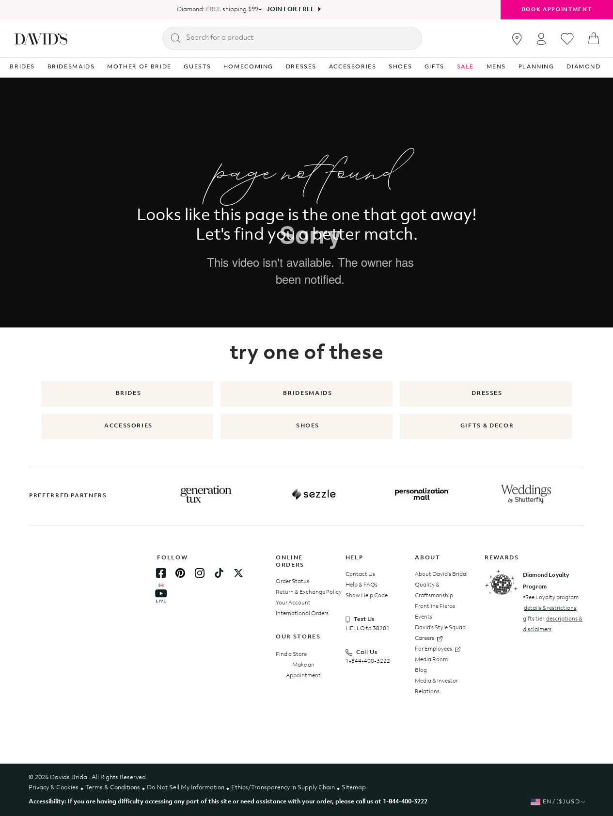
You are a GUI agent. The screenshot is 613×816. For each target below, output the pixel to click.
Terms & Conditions (112, 787)
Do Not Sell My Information (185, 787)
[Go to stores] (517, 38)
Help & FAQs (361, 585)
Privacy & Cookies (54, 787)
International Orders (302, 614)
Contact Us (360, 574)
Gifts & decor (487, 426)
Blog (421, 670)
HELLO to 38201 (368, 629)
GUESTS (197, 67)
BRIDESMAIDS (71, 67)
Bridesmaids (307, 393)
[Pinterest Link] (180, 573)
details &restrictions (550, 608)
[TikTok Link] (219, 573)
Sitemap (354, 787)
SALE (465, 67)
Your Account (293, 603)
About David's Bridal (441, 574)
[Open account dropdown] (541, 38)
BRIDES (22, 67)
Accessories (128, 426)
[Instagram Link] (199, 573)
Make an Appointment (303, 670)
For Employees (433, 649)
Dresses (487, 393)
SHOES (400, 67)
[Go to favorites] (567, 38)
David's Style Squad (440, 628)
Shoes (307, 426)
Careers (424, 638)
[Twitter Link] (238, 573)
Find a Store (291, 654)
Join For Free (290, 9)
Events (423, 617)
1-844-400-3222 (368, 661)
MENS (496, 67)
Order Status (292, 582)
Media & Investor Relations (436, 686)
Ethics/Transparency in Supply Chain (283, 787)
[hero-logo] (41, 38)
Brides (128, 393)
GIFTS (434, 67)
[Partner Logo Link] (206, 494)
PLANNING (536, 67)
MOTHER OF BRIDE (139, 67)
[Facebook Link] (161, 573)
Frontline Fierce (435, 606)
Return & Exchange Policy (309, 592)
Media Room (431, 660)
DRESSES (301, 67)
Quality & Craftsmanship (434, 590)
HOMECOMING (248, 67)
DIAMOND (583, 67)
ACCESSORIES (353, 67)
